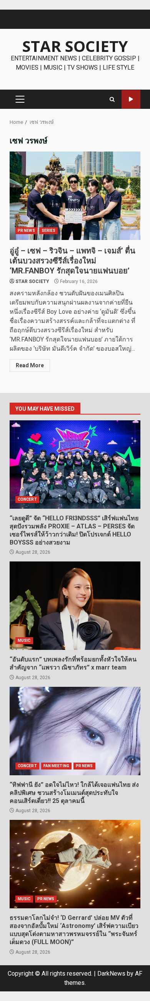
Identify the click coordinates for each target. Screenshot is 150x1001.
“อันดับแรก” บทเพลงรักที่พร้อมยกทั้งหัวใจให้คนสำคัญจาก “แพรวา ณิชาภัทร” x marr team (75, 605)
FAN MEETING (56, 766)
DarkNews (111, 973)
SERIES (49, 230)
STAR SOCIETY (75, 46)
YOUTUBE (131, 99)
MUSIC (24, 640)
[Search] (112, 99)
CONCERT (27, 499)
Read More (30, 365)
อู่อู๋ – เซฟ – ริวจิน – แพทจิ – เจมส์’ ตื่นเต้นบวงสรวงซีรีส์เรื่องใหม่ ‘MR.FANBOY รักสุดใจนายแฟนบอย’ (75, 196)
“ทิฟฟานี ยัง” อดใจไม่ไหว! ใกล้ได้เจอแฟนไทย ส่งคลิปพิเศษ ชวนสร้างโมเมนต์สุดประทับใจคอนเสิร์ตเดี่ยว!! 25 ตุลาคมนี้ (75, 731)
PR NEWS (26, 230)
